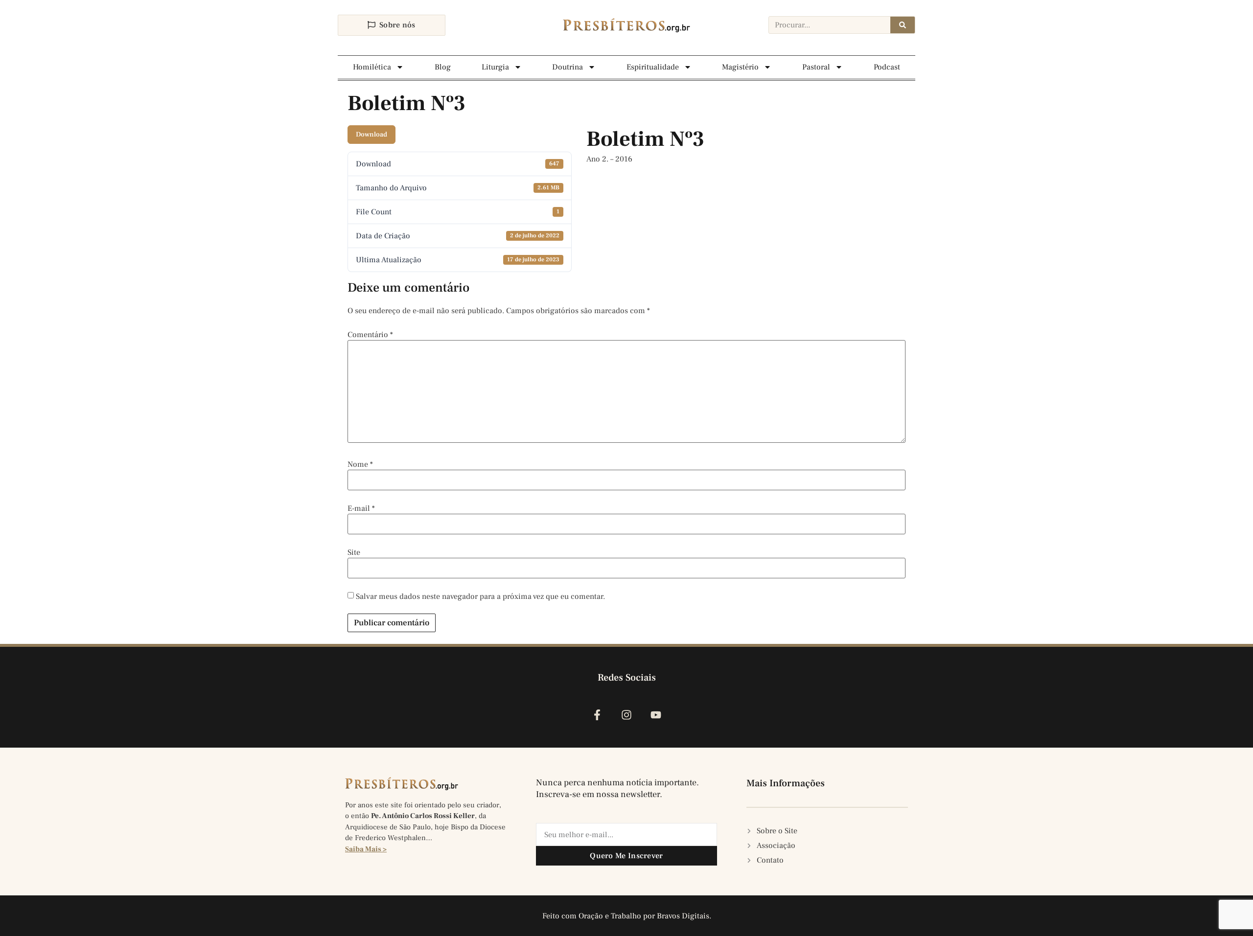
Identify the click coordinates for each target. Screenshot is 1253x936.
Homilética (372, 67)
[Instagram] (626, 714)
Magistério (740, 67)
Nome (360, 464)
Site (354, 552)
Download (371, 134)
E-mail (361, 508)
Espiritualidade (652, 67)
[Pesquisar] (902, 25)
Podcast (887, 67)
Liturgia (495, 67)
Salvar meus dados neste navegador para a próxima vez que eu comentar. (480, 596)
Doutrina (567, 67)
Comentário (370, 335)
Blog (443, 67)
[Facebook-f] (596, 714)
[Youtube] (656, 714)
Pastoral (816, 67)
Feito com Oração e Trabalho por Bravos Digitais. (626, 916)
